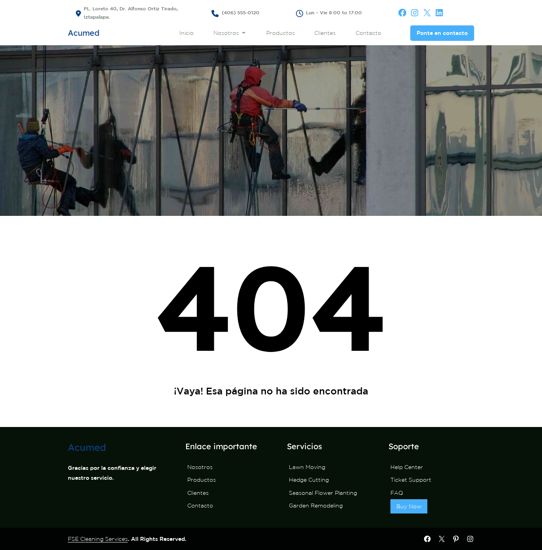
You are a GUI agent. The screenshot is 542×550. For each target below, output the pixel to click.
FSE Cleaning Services (98, 539)
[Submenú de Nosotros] (243, 32)
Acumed (84, 33)
